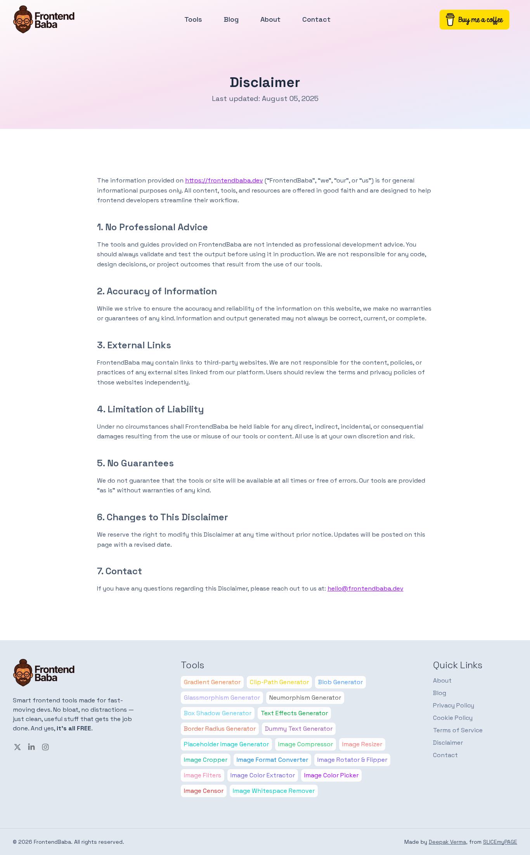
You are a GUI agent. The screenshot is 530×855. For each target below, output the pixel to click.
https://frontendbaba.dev (224, 180)
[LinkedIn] (31, 747)
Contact (316, 19)
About (270, 19)
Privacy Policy (453, 705)
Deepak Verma (447, 841)
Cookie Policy (453, 718)
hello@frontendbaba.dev (365, 588)
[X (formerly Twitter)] (17, 747)
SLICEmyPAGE (500, 841)
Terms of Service (458, 730)
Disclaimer (448, 743)
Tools (193, 19)
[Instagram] (45, 747)
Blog (231, 19)
